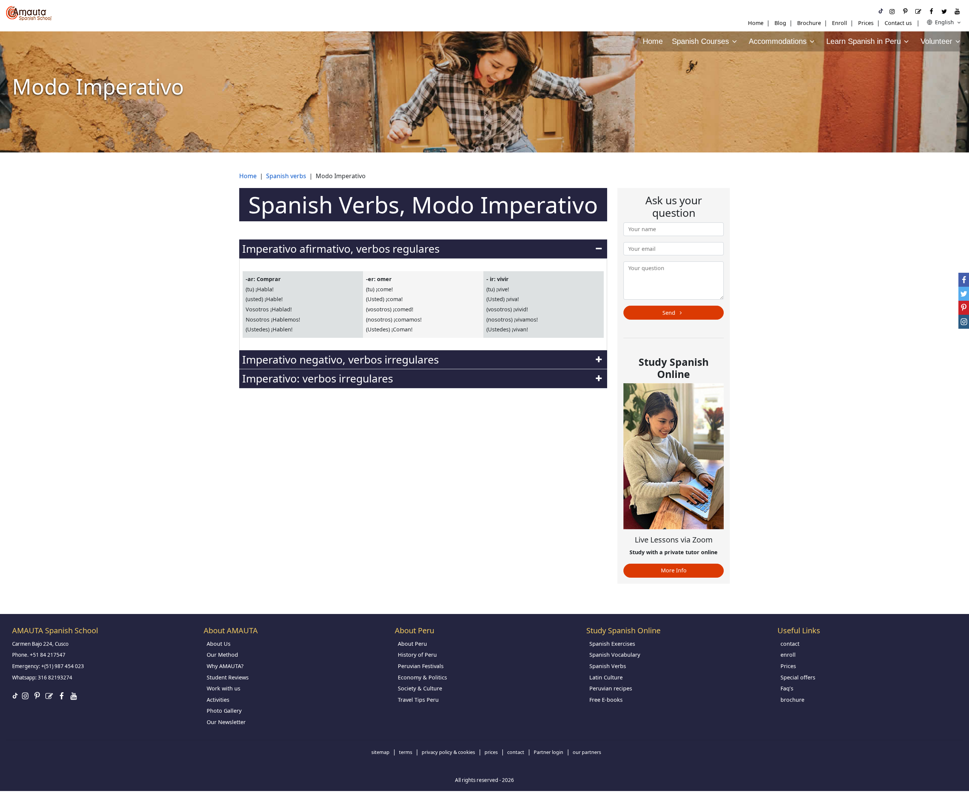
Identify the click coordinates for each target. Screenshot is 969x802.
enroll (788, 654)
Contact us (898, 22)
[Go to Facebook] (931, 11)
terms (405, 752)
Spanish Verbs (607, 666)
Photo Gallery (224, 710)
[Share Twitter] (963, 294)
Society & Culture (420, 688)
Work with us (223, 688)
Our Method (222, 654)
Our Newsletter (226, 722)
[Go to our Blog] (918, 11)
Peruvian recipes (610, 688)
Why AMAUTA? (225, 666)
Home (755, 22)
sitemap (380, 752)
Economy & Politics (422, 677)
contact (789, 643)
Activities (218, 699)
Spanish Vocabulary (614, 654)
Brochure (809, 22)
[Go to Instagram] (892, 11)
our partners (587, 752)
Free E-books (606, 699)
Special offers (797, 677)
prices (491, 752)
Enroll (839, 22)
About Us (219, 643)
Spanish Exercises (612, 643)
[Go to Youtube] (957, 11)
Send (669, 312)
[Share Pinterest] (963, 308)
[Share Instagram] (963, 322)
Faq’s (786, 688)
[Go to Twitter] (944, 11)
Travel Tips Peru (418, 699)
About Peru (412, 643)
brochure (792, 699)
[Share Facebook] (963, 280)
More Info (674, 570)
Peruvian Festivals (421, 666)
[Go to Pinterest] (905, 11)
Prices (866, 22)
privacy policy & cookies (448, 752)
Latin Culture (606, 677)
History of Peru (417, 654)
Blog (780, 22)
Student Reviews (228, 677)
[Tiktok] (881, 11)
